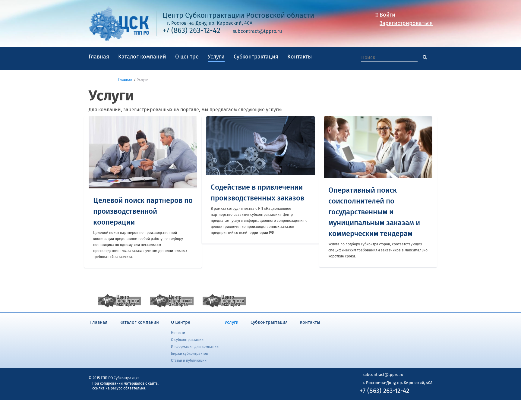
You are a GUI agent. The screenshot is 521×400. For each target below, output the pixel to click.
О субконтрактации (187, 340)
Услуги (216, 57)
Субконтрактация (256, 57)
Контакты (299, 57)
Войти (387, 15)
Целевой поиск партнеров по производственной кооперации (143, 211)
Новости (178, 333)
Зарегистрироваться (406, 23)
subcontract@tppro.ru (257, 31)
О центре (187, 57)
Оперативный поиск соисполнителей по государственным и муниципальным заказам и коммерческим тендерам (374, 212)
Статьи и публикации (189, 361)
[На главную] (119, 23)
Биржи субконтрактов (189, 354)
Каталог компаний (142, 57)
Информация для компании (195, 347)
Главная (99, 57)
